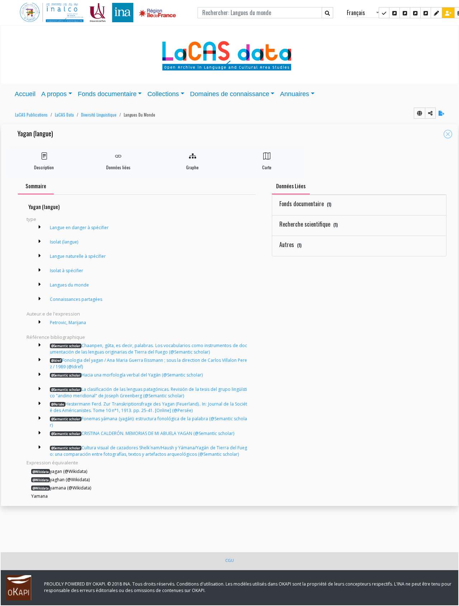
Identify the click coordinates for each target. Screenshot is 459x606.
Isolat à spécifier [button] (66, 271)
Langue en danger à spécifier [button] (79, 227)
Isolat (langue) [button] (64, 242)
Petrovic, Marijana (68, 322)
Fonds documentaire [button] (107, 94)
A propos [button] (54, 94)
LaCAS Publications (31, 115)
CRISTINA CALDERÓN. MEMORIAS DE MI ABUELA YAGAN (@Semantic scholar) (142, 433)
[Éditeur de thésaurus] (404, 12)
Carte (266, 167)
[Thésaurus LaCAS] (394, 12)
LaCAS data (64, 115)
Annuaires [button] (294, 94)
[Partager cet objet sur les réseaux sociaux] (430, 113)
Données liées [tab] (291, 186)
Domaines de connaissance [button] (229, 94)
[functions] (436, 12)
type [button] (31, 219)
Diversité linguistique (99, 115)
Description (44, 167)
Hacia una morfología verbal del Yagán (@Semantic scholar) (127, 375)
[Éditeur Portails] (384, 12)
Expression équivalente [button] (52, 462)
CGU (229, 560)
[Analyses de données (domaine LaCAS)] (425, 12)
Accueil (25, 94)
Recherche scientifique (308, 224)
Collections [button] (163, 94)
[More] (39, 227)
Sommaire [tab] (35, 186)
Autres (290, 244)
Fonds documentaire (305, 203)
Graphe (192, 167)
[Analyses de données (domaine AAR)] (415, 12)
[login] (448, 12)
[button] (29, 115)
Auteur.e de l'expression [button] (53, 314)
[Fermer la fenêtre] (448, 134)
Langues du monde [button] (139, 115)
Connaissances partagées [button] (76, 299)
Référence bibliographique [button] (56, 337)
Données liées (118, 167)
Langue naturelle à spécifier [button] (78, 256)
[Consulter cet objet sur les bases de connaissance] (419, 113)
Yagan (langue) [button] (35, 134)
